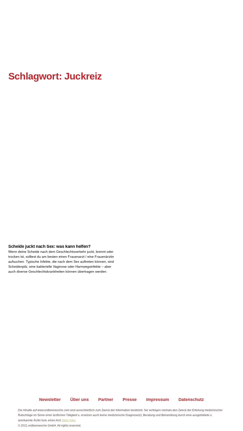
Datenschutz (191, 399)
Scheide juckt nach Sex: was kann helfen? (49, 246)
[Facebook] (99, 384)
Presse (130, 399)
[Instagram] (114, 384)
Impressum (157, 399)
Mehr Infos (69, 420)
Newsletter (50, 399)
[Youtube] (129, 384)
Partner (105, 399)
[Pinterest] (144, 384)
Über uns (79, 399)
